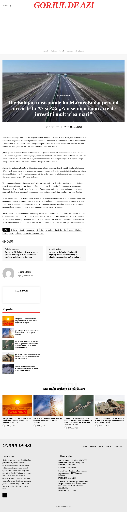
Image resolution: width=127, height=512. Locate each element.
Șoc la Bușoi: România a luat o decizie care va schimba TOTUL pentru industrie (27, 332)
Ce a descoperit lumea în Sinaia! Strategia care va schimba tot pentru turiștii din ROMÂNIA (26, 368)
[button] (7, 5)
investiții (49, 230)
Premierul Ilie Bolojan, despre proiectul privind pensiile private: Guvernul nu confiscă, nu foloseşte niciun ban (21, 254)
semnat (36, 233)
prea (11, 233)
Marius (78, 230)
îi (37, 230)
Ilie (42, 230)
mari (71, 230)
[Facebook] (12, 296)
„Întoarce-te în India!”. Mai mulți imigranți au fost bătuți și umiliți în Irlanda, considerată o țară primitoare (64, 254)
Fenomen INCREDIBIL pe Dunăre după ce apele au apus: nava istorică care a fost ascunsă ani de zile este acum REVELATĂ (26, 344)
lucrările (58, 230)
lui (65, 230)
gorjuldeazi (54, 127)
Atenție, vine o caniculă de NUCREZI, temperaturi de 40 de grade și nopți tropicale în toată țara (27, 320)
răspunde (27, 233)
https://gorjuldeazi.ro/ (25, 276)
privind (18, 233)
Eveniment (63, 96)
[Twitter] (18, 296)
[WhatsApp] (29, 296)
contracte (30, 230)
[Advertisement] (63, 29)
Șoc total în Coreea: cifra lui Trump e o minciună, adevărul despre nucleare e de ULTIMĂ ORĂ (27, 356)
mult (5, 233)
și (42, 233)
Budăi (22, 230)
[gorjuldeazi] (8, 274)
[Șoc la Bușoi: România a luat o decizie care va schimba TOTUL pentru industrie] (8, 333)
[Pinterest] (24, 296)
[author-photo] (4, 425)
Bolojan (14, 230)
